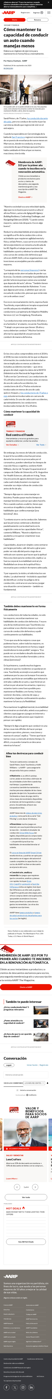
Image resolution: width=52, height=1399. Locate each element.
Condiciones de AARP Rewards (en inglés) (17, 1368)
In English (8, 68)
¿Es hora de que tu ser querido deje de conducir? (18, 1035)
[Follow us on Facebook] (7, 1387)
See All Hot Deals (26, 1242)
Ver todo (40, 445)
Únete (14, 20)
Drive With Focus (27, 833)
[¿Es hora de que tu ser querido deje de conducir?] (41, 1037)
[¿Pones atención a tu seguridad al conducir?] (41, 1023)
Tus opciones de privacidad (12, 1381)
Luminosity (26, 884)
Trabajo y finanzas (15, 431)
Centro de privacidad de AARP (13, 1359)
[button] (17, 1187)
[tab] (13, 1083)
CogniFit (17, 884)
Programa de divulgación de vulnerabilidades (18, 1376)
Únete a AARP (24, 197)
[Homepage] (8, 12)
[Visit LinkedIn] (31, 1387)
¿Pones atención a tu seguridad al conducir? (14, 1021)
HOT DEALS (13, 1208)
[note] (26, 110)
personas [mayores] (30, 270)
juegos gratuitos (26, 912)
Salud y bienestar (14, 1155)
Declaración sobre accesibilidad (14, 1363)
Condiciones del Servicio (35, 1359)
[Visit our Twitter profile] (15, 1387)
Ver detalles (11, 445)
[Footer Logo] (26, 1276)
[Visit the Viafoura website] (31, 1095)
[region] (26, 1079)
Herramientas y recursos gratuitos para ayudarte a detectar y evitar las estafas (22, 439)
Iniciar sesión (32, 1065)
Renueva (37, 20)
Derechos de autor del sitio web (14, 1372)
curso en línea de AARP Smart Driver (27, 852)
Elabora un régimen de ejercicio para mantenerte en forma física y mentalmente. (24, 52)
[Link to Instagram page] (23, 1387)
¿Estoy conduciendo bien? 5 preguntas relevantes (16, 1008)
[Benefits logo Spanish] (10, 426)
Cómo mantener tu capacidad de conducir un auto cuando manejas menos (26, 37)
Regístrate (25, 12)
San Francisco (18, 137)
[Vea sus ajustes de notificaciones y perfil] (47, 1083)
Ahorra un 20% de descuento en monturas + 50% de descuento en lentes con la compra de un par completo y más (24, 1164)
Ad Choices (40, 1376)
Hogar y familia (11, 25)
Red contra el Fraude (19, 435)
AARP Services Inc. (32, 1319)
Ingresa (36, 12)
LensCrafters (13, 1159)
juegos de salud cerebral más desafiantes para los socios (26, 915)
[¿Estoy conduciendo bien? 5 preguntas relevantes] (41, 1010)
